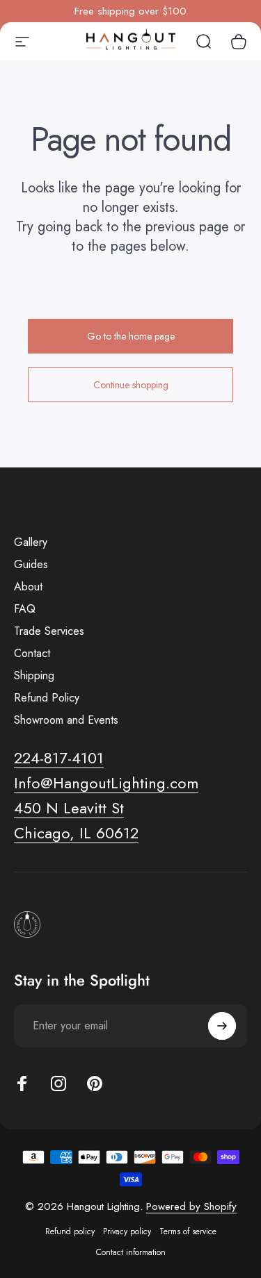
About (28, 587)
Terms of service (187, 1231)
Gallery (30, 542)
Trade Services (49, 631)
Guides (31, 565)
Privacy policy (127, 1231)
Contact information (131, 1252)
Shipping (34, 676)
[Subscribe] (222, 1026)
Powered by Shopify (191, 1206)
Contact (32, 654)
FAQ (24, 609)
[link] (69, 808)
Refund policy (70, 1231)
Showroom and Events (66, 720)
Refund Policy (46, 698)
